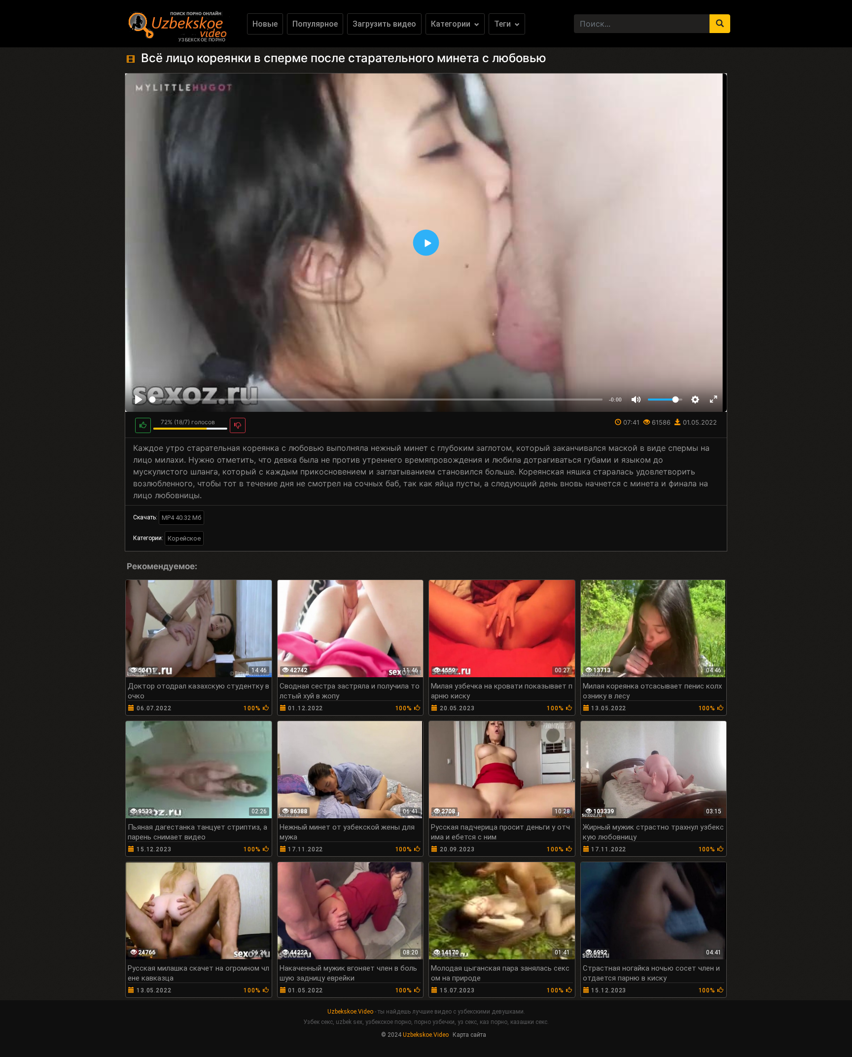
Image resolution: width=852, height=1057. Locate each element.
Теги (503, 24)
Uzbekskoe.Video (350, 1011)
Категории (451, 24)
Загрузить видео (384, 24)
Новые (265, 24)
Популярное (315, 24)
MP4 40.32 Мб (181, 517)
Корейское (184, 538)
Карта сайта (469, 1034)
